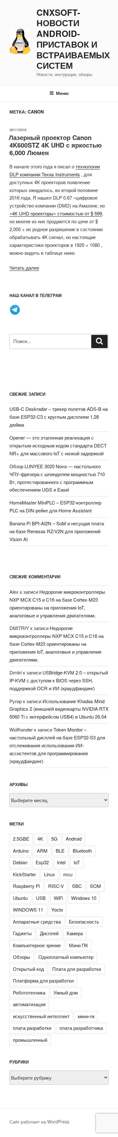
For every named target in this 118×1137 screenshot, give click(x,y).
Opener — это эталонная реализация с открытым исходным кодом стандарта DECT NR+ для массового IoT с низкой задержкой (58, 445)
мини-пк (86, 1016)
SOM (95, 886)
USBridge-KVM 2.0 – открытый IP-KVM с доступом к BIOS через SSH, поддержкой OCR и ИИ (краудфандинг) (58, 680)
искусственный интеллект (41, 1016)
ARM (42, 850)
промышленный (30, 1039)
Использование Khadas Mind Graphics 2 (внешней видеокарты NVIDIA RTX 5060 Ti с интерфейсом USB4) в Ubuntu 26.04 (59, 709)
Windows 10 (83, 898)
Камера (75, 933)
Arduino (21, 850)
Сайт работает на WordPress (39, 1121)
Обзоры (21, 956)
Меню (62, 93)
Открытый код (28, 968)
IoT (77, 862)
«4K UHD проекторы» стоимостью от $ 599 (55, 213)
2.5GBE (21, 838)
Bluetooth (82, 850)
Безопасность (84, 921)
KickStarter (24, 874)
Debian (20, 862)
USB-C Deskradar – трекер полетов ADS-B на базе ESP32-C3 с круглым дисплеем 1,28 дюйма (58, 416)
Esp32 (42, 862)
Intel (61, 862)
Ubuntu (20, 898)
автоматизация (29, 1004)
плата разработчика (81, 1027)
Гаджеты (22, 933)
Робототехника (29, 992)
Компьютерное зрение (37, 945)
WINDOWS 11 (28, 909)
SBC (77, 886)
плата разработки (32, 1027)
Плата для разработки (76, 968)
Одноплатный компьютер (65, 956)
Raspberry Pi (26, 886)
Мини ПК (78, 945)
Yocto (57, 909)
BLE (60, 850)
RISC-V (56, 886)
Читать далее (24, 267)
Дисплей (49, 933)
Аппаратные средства (37, 921)
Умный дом (65, 992)
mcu (67, 874)
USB (41, 898)
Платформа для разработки (43, 980)
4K (40, 838)
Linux (49, 874)
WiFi (58, 898)
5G (54, 838)
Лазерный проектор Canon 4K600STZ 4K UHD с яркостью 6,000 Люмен (55, 145)
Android (73, 838)
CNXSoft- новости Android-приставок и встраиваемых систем (73, 39)
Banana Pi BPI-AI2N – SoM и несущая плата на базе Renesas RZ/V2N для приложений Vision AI (56, 531)
